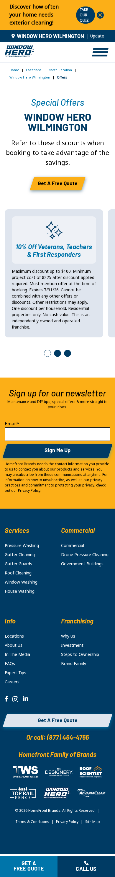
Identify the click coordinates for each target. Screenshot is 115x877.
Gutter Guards (18, 564)
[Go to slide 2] (57, 353)
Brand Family (73, 664)
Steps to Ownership (80, 654)
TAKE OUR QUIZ (84, 15)
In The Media (17, 654)
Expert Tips (15, 673)
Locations (34, 70)
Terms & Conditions (32, 821)
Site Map (92, 821)
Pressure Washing (22, 545)
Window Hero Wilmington (29, 77)
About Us (13, 645)
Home (14, 70)
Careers (12, 682)
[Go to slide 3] (67, 353)
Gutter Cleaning (20, 555)
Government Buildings (82, 564)
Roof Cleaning (18, 573)
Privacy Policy (67, 821)
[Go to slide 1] (47, 353)
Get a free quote (29, 866)
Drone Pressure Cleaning (85, 555)
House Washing (19, 591)
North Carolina (60, 70)
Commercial (72, 545)
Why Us (68, 636)
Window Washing (21, 582)
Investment (72, 645)
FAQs (10, 664)
